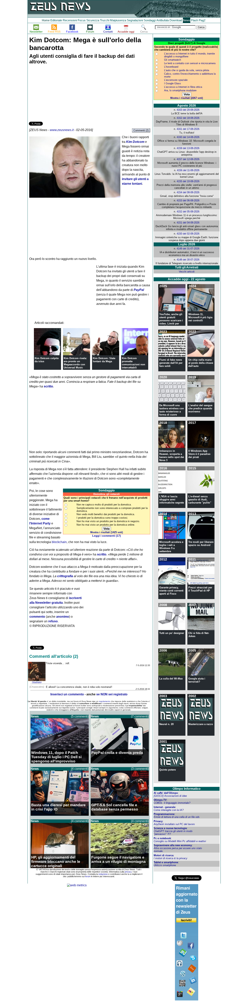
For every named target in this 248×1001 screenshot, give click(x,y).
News (186, 20)
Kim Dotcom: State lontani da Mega (104, 360)
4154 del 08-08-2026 (188, 192)
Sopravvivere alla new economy (173, 845)
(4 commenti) (80, 768)
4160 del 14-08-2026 (188, 137)
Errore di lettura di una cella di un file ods (177, 817)
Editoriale (56, 20)
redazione (103, 874)
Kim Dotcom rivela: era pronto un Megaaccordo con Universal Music (75, 363)
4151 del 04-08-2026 (188, 222)
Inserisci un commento (67, 694)
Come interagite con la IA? (168, 810)
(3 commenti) (140, 768)
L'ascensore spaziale (176, 79)
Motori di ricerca (163, 855)
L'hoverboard (171, 66)
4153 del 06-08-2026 (188, 200)
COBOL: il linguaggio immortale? (172, 802)
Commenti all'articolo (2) (53, 656)
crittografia (65, 576)
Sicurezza (92, 20)
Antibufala (162, 20)
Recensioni (70, 20)
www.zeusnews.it (62, 130)
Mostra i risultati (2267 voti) (186, 98)
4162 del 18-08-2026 (188, 117)
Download (176, 20)
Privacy (158, 821)
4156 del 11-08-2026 (188, 170)
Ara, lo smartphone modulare (180, 90)
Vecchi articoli (187, 271)
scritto (48, 386)
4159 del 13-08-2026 (188, 148)
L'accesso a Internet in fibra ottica (183, 86)
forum (87, 876)
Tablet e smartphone (166, 862)
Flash (194, 20)
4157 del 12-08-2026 (188, 159)
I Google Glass (172, 83)
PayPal (139, 289)
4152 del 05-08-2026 (188, 211)
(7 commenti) (140, 716)
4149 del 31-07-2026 (188, 248)
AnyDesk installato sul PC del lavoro (174, 824)
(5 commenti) (80, 716)
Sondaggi (150, 20)
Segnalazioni (135, 20)
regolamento (104, 701)
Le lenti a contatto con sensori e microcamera (189, 63)
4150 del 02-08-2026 (188, 233)
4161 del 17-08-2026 (188, 129)
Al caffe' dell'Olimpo (166, 792)
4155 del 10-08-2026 (188, 181)
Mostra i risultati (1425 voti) (106, 532)
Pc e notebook (162, 838)
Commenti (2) (141, 130)
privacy (128, 872)
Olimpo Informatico (187, 788)
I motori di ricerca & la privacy (170, 858)
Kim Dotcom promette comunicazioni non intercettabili (133, 363)
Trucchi (104, 20)
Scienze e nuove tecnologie (170, 828)
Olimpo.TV (160, 799)
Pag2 (202, 20)
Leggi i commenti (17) (106, 535)
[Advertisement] (58, 93)
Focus (82, 20)
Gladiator (37, 682)
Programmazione (164, 814)
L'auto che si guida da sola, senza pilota (186, 70)
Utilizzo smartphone (165, 865)
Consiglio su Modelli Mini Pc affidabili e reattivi (180, 841)
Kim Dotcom (135, 141)
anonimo (62, 616)
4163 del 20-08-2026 (188, 109)
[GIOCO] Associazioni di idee (170, 795)
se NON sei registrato (111, 694)
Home (46, 20)
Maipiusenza (118, 20)
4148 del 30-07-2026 (188, 259)
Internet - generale (164, 807)
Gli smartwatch (172, 59)
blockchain (59, 542)
